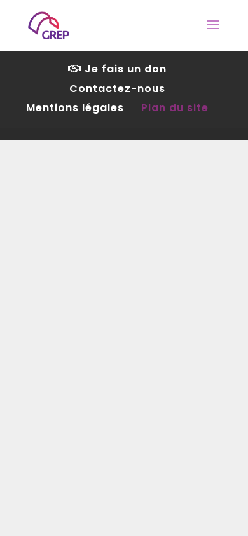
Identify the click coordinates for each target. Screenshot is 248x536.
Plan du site (175, 107)
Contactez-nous (117, 88)
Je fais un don (124, 69)
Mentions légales (75, 107)
